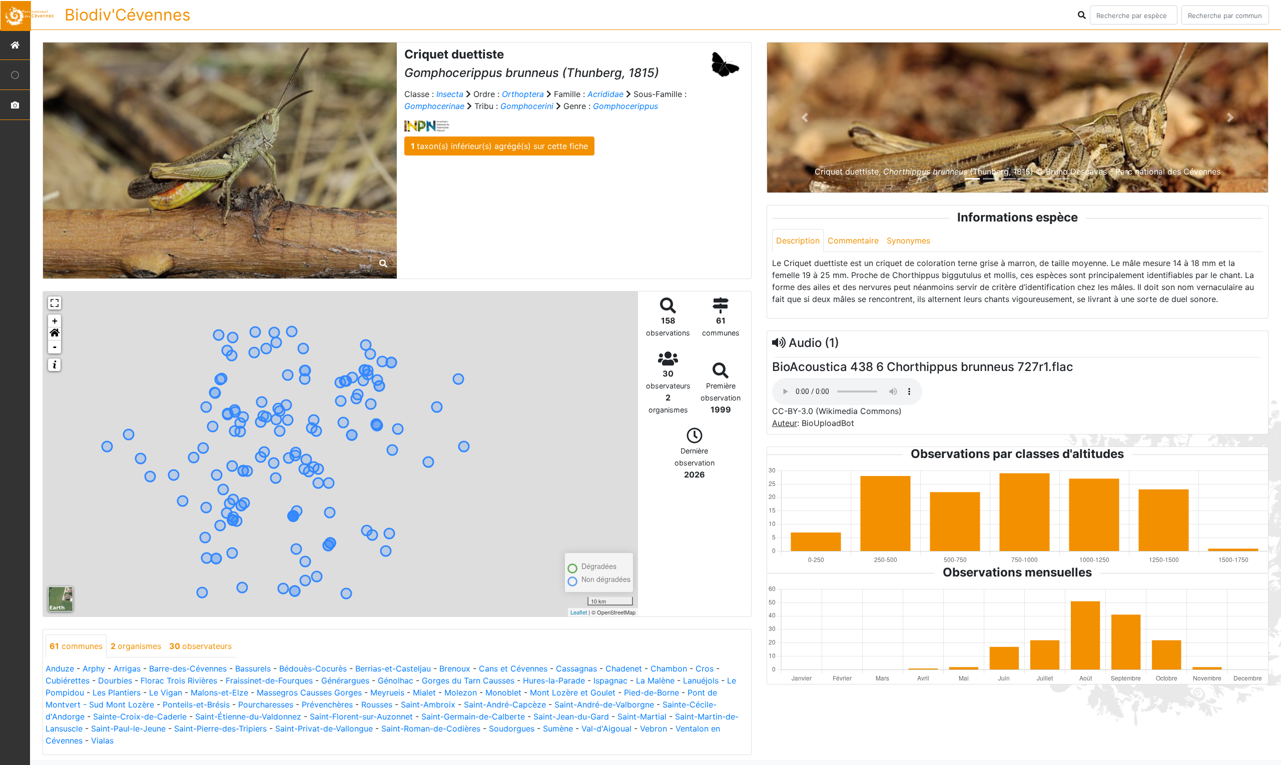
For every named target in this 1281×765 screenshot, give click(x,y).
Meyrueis (387, 693)
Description (798, 241)
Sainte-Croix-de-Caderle (140, 717)
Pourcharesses (265, 705)
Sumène (558, 729)
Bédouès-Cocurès (313, 669)
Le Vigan (165, 693)
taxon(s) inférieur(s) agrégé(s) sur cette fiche (499, 146)
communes (76, 646)
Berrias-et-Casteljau (393, 669)
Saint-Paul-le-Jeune (128, 729)
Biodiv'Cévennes (128, 14)
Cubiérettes (68, 681)
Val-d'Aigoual (606, 729)
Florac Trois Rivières (179, 681)
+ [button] (55, 321)
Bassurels (253, 669)
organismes (136, 646)
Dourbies (115, 681)
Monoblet (503, 693)
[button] (54, 334)
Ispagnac (610, 681)
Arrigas (127, 669)
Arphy (94, 669)
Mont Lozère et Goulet (572, 693)
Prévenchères (327, 705)
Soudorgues (511, 729)
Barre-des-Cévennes (188, 669)
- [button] (55, 347)
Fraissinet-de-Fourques (269, 681)
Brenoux (454, 669)
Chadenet (623, 669)
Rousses (376, 705)
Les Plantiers (117, 693)
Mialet (424, 693)
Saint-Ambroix (428, 705)
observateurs (200, 646)
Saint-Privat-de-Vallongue (324, 729)
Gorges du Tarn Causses (468, 681)
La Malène (655, 681)
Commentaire (853, 241)
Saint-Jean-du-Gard (571, 717)
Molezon (460, 693)
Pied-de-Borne (651, 693)
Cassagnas (576, 669)
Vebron (653, 729)
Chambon (669, 669)
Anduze (60, 669)
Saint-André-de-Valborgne (604, 705)
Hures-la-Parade (554, 681)
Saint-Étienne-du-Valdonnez (248, 717)
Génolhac (395, 681)
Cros (705, 669)
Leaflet (578, 612)
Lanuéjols (701, 681)
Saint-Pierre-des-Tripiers (220, 729)
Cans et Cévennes (513, 669)
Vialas (102, 741)
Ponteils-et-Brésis (196, 705)
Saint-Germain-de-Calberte (473, 717)
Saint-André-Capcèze (505, 705)
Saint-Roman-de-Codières (430, 729)
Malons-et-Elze (219, 693)
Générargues (345, 681)
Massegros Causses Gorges (309, 693)
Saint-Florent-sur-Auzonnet (361, 717)
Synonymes (908, 241)
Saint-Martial (642, 717)
